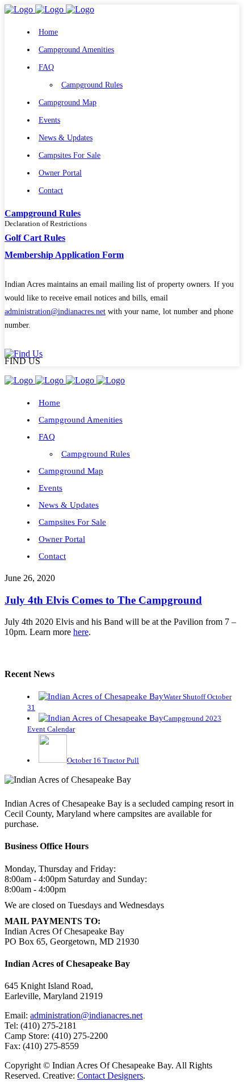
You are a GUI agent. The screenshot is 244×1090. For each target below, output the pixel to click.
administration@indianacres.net (55, 311)
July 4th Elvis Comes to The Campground (103, 600)
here (81, 632)
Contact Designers (110, 1075)
